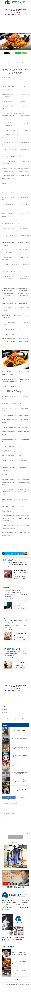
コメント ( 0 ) (8, 797)
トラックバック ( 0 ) (22, 797)
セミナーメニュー (18, 603)
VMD (8, 48)
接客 (6, 709)
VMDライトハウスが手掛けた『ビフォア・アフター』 (20, 572)
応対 (4, 709)
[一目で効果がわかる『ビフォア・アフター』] (15, 866)
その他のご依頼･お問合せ (20, 662)
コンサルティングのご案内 (20, 634)
